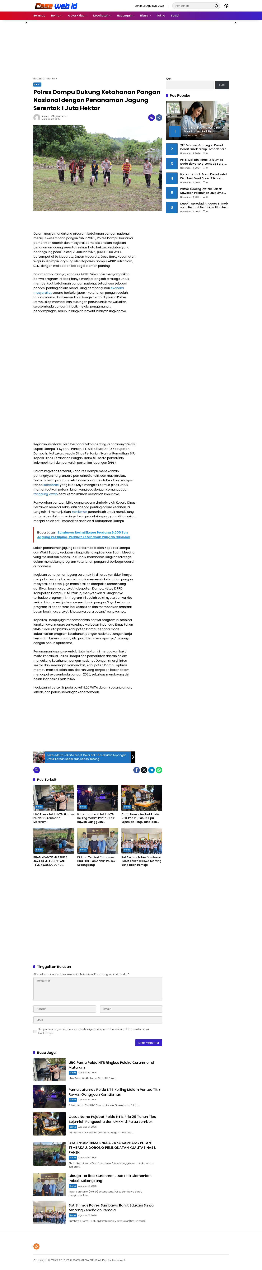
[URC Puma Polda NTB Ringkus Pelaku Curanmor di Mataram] (53, 798)
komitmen (79, 512)
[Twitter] (144, 770)
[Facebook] (136, 770)
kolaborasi (51, 485)
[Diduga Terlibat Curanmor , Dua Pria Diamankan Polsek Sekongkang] (97, 841)
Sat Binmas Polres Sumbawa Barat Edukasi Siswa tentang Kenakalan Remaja (141, 861)
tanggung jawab (45, 494)
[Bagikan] (159, 117)
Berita (37, 84)
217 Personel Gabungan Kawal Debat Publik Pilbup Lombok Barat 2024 (203, 147)
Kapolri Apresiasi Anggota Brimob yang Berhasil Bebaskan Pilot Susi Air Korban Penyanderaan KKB (204, 205)
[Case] (56, 5)
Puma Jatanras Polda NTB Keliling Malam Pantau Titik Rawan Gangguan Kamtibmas (96, 818)
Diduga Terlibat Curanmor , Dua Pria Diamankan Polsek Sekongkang (96, 861)
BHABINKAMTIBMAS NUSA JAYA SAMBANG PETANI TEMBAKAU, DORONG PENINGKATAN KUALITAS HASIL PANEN (53, 861)
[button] (216, 5)
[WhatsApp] (159, 770)
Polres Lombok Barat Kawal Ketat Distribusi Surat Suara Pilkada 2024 (203, 176)
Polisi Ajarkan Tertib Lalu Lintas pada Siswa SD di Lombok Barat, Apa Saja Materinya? (202, 162)
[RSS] (36, 1246)
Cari (168, 79)
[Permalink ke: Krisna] (37, 117)
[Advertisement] (247, 77)
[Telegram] (151, 770)
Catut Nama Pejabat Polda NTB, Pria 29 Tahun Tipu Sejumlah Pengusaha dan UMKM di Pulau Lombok (140, 818)
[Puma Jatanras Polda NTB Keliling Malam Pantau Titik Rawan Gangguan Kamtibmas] (97, 798)
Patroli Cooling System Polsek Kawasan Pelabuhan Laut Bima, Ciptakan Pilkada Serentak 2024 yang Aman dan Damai (202, 191)
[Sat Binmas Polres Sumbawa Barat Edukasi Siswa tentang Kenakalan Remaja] (141, 841)
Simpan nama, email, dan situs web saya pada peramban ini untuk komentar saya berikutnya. (93, 1031)
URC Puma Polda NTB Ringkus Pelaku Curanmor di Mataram (53, 818)
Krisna (45, 116)
